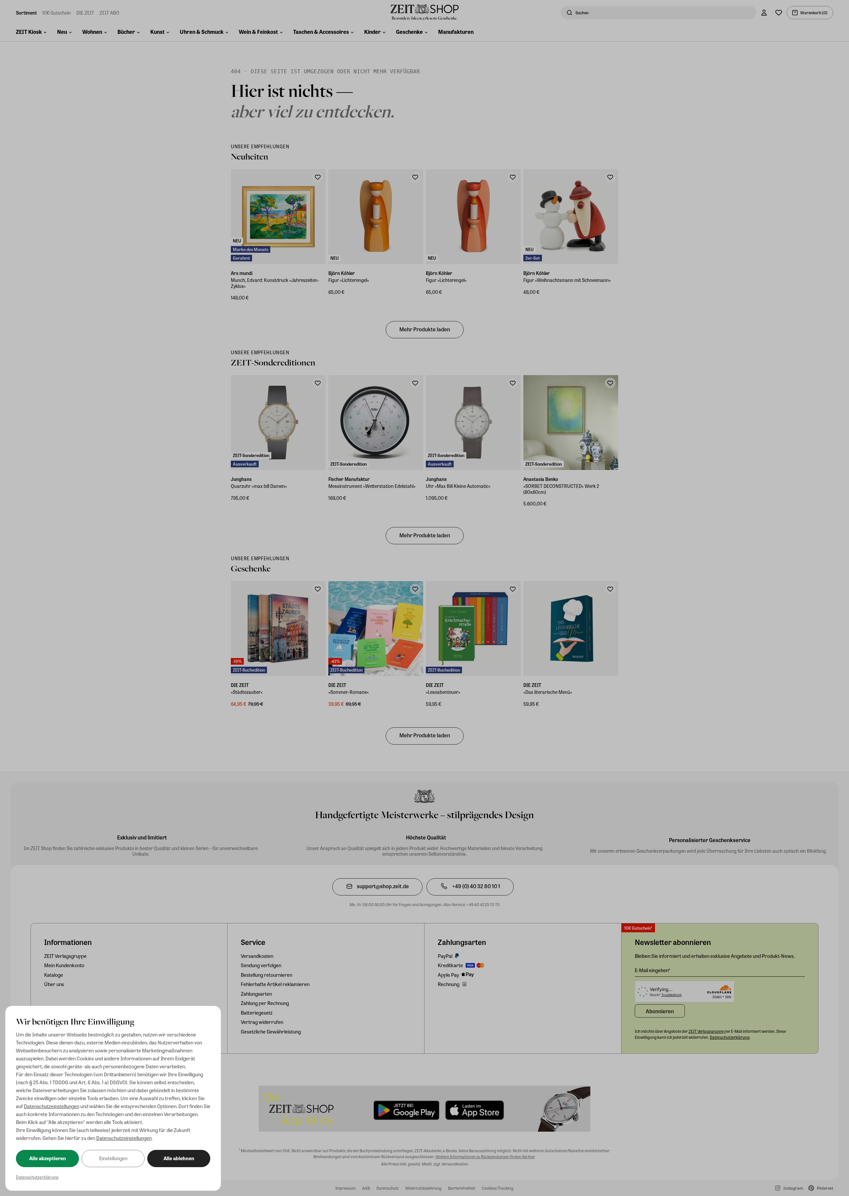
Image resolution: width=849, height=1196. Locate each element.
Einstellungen (113, 1158)
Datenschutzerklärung (37, 1177)
